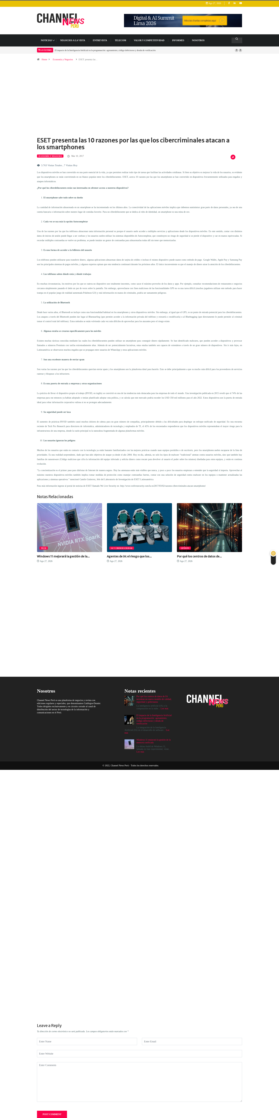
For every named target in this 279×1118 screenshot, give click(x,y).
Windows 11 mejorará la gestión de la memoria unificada (79, 50)
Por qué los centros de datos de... (129, 556)
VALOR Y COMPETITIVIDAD (149, 40)
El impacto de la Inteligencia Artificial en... (206, 556)
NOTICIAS (46, 40)
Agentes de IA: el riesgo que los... (59, 556)
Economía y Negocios (63, 59)
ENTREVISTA (100, 40)
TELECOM (120, 40)
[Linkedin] (235, 3)
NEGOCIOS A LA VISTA (72, 40)
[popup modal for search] (237, 40)
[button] (236, 50)
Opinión (115, 548)
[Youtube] (240, 3)
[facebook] (229, 3)
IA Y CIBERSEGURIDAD (51, 548)
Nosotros (198, 40)
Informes (178, 40)
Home (44, 59)
